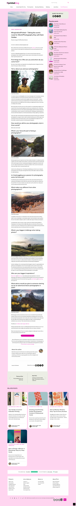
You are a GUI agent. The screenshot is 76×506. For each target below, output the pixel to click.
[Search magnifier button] (68, 2)
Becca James (57, 33)
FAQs (24, 484)
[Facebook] (36, 365)
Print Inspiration (16, 29)
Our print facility (41, 481)
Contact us (25, 481)
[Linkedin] (42, 365)
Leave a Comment (15, 365)
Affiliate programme (56, 487)
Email (28, 323)
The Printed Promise (56, 485)
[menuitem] (11, 7)
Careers (39, 484)
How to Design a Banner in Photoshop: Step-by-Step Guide (17, 450)
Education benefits (26, 487)
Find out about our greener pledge (27, 344)
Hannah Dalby (57, 27)
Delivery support (26, 482)
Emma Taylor (57, 50)
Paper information (56, 481)
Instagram (24, 323)
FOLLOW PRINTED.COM (27, 335)
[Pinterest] (40, 365)
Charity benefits (26, 485)
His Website (18, 323)
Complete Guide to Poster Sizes (60, 41)
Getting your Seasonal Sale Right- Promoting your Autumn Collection (38, 379)
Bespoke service (12, 488)
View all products (12, 485)
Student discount (26, 488)
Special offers (11, 489)
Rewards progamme (56, 484)
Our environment (41, 482)
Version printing (55, 482)
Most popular (11, 482)
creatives (33, 47)
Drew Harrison (57, 43)
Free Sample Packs (26, 489)
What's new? (11, 481)
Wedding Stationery (12, 484)
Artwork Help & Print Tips (15, 406)
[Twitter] (38, 365)
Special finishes (11, 487)
